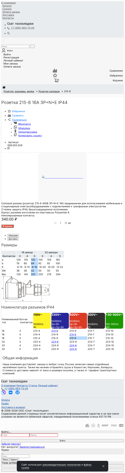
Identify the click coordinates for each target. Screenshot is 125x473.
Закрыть (14, 459)
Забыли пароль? (11, 443)
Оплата (11, 11)
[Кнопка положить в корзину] (7, 226)
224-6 (73, 345)
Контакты (8, 17)
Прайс (5, 403)
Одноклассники (27, 131)
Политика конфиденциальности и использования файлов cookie (40, 422)
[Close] (10, 432)
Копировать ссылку (30, 135)
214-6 (73, 334)
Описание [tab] (13, 235)
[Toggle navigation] (2, 41)
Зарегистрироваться (32, 446)
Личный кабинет (13, 60)
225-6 (73, 349)
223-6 (55, 341)
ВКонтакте (24, 124)
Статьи (33, 385)
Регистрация (11, 57)
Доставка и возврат (13, 407)
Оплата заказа (12, 66)
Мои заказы (11, 63)
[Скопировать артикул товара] (8, 148)
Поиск (5, 459)
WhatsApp (24, 128)
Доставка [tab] (13, 239)
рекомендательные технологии (62, 464)
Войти (7, 54)
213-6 (54, 330)
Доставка (8, 14)
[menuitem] (8, 2)
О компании (8, 2)
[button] (17, 119)
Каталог (7, 5)
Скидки (7, 8)
